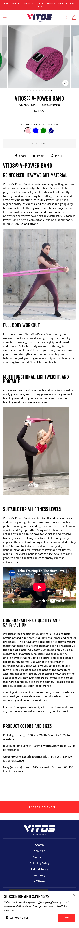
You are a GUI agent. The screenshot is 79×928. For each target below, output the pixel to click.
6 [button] (43, 91)
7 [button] (45, 91)
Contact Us (39, 857)
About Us (39, 851)
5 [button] (40, 91)
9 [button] (51, 91)
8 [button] (48, 91)
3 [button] (34, 91)
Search (39, 845)
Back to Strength (42, 807)
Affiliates (39, 881)
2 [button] (31, 91)
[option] (39, 5)
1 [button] (28, 91)
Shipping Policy (39, 863)
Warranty (39, 875)
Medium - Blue (36, 131)
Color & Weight (39, 124)
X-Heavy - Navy (51, 131)
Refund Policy (39, 869)
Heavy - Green (43, 131)
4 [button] (37, 91)
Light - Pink (28, 131)
